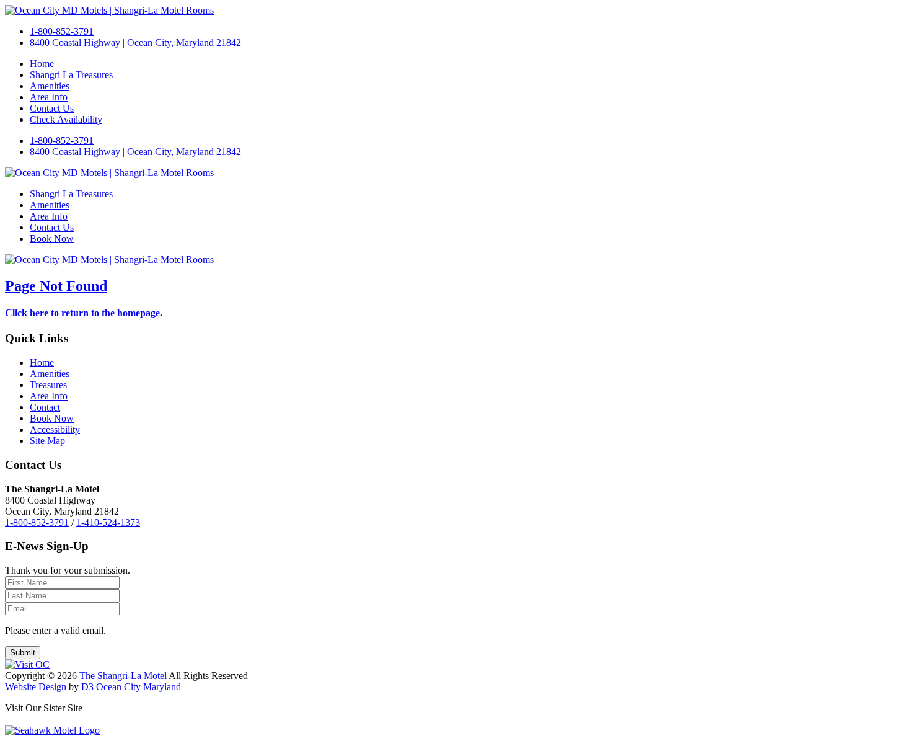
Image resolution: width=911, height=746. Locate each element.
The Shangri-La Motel (123, 675)
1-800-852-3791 (62, 31)
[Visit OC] (27, 664)
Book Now (52, 238)
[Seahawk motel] (52, 730)
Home (42, 63)
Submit (22, 652)
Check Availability (66, 119)
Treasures (48, 385)
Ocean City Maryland (138, 687)
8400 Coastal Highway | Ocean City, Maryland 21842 (135, 42)
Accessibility (55, 429)
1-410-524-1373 (108, 522)
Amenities (49, 86)
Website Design (35, 687)
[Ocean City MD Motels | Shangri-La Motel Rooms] (109, 10)
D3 (87, 687)
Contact (45, 407)
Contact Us (52, 108)
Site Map (47, 440)
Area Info (49, 97)
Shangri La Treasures (71, 74)
